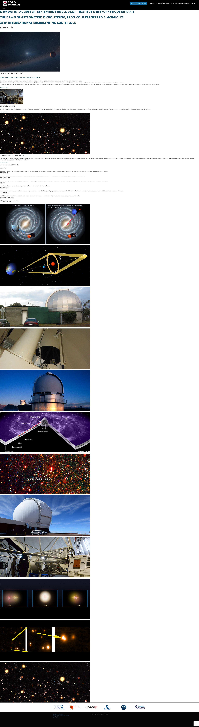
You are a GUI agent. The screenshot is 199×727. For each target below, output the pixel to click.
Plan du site (56, 717)
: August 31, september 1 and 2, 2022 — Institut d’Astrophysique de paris (67, 12)
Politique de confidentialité (61, 715)
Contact (55, 716)
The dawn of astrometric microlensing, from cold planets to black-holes (61, 17)
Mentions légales (58, 714)
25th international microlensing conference (38, 23)
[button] (138, 3)
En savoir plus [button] (4, 87)
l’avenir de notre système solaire (20, 77)
